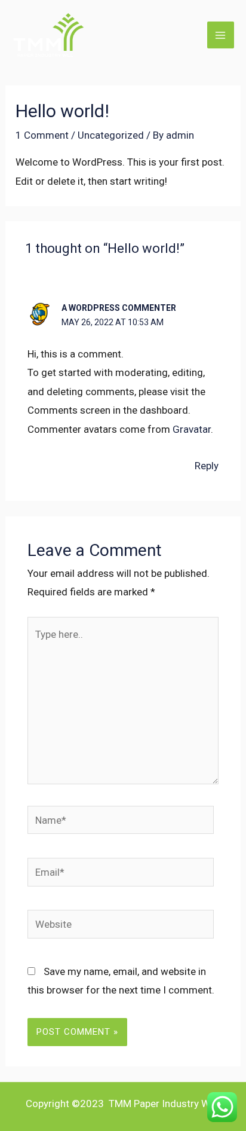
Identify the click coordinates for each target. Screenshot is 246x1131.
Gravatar (192, 429)
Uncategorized (111, 135)
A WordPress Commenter (118, 308)
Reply (207, 466)
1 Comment (42, 135)
